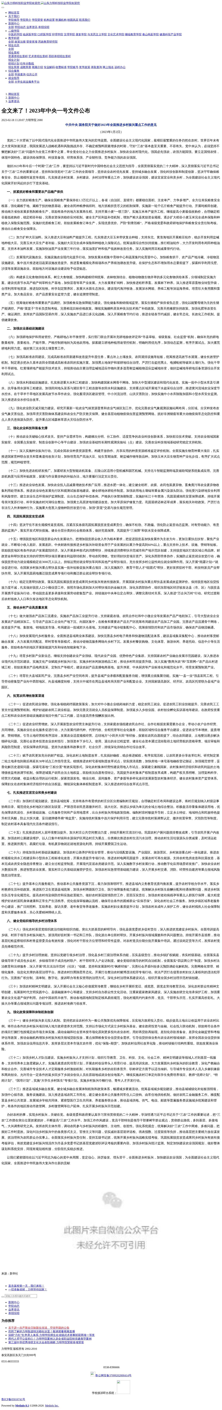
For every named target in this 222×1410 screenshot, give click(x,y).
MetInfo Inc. (52, 1405)
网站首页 (13, 12)
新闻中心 (13, 97)
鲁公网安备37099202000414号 (113, 1375)
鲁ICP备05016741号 (13, 1399)
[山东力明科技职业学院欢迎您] (111, 3)
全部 (11, 27)
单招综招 (13, 1313)
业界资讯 (13, 101)
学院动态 (13, 1305)
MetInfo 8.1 (22, 1405)
